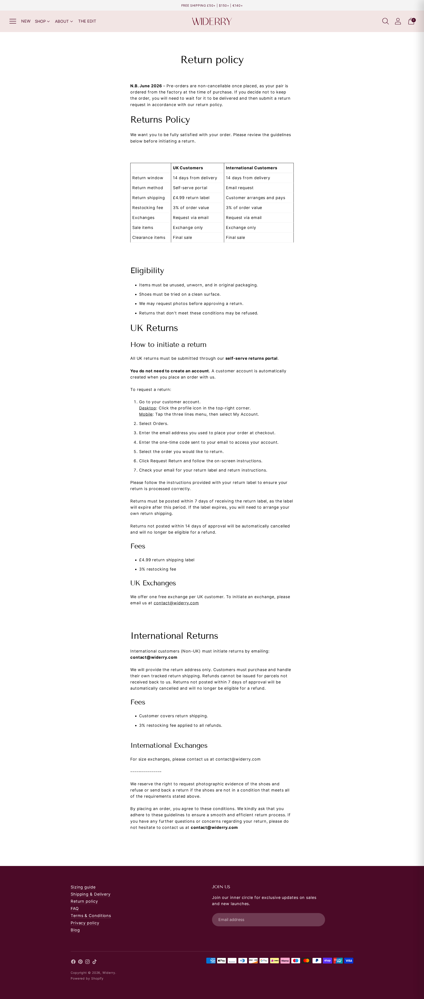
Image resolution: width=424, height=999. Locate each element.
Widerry (108, 972)
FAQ (75, 908)
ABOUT (62, 21)
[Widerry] (212, 21)
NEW (25, 21)
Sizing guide (83, 887)
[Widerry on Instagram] (87, 962)
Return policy (84, 901)
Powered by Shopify (87, 978)
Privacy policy (85, 923)
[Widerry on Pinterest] (80, 962)
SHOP (40, 21)
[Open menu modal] (13, 21)
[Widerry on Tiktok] (94, 962)
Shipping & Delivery (91, 894)
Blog (75, 930)
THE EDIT (87, 21)
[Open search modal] (385, 21)
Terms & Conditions (91, 915)
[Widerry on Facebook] (73, 962)
